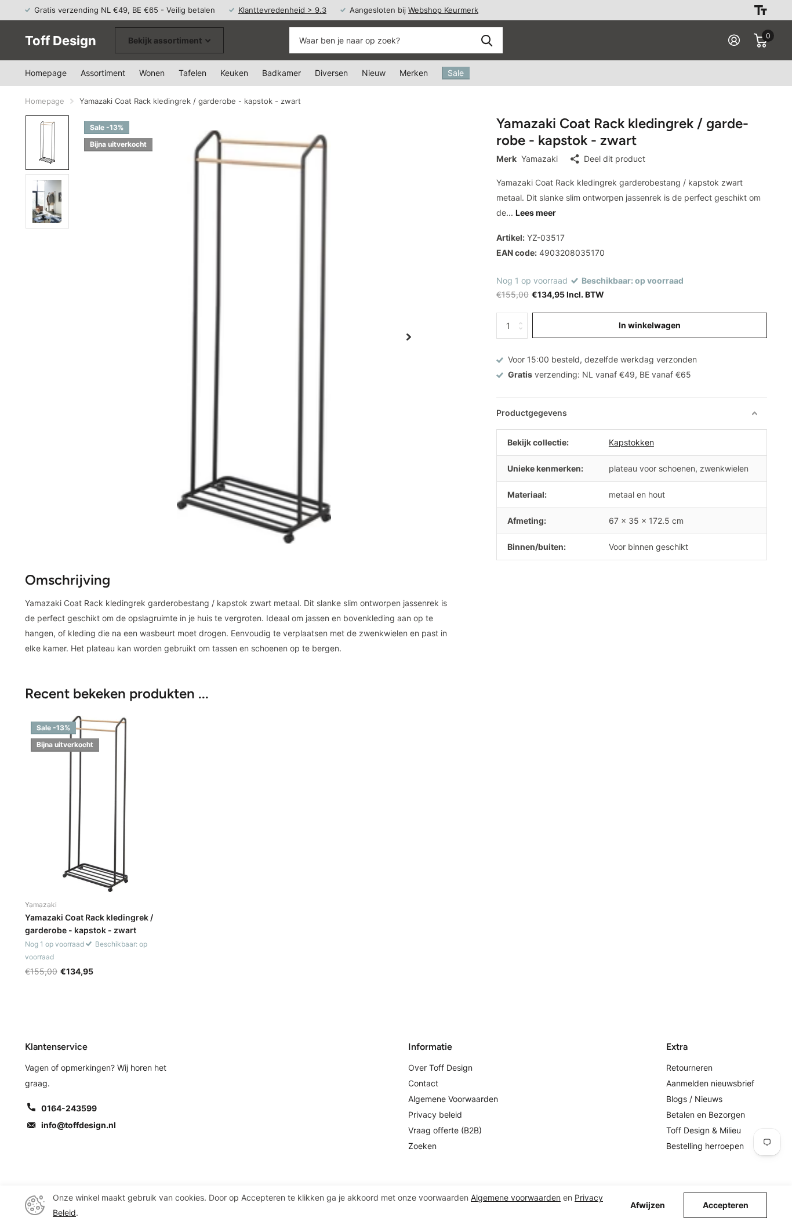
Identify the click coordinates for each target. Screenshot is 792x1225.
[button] (409, 337)
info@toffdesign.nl (78, 1125)
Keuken (234, 73)
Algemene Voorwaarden (453, 1099)
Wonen (152, 73)
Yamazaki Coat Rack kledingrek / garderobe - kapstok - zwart (89, 923)
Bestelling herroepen (705, 1146)
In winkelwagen (650, 325)
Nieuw (374, 73)
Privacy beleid (435, 1114)
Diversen (331, 73)
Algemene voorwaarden (516, 1197)
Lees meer (535, 213)
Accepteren (726, 1205)
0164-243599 (69, 1108)
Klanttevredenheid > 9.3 (282, 10)
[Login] (734, 40)
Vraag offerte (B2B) (445, 1130)
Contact (423, 1083)
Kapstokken (631, 442)
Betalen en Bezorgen (705, 1114)
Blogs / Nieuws (694, 1099)
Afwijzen (647, 1205)
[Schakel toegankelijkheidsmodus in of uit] (760, 10)
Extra (677, 1046)
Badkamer (281, 73)
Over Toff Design (440, 1067)
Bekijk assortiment (166, 40)
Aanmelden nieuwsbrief (710, 1083)
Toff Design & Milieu (703, 1130)
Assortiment (103, 73)
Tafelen (192, 73)
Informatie (430, 1046)
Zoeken (487, 40)
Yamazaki (539, 159)
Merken (413, 73)
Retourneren (689, 1067)
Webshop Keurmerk (443, 10)
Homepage (46, 73)
